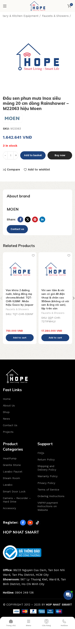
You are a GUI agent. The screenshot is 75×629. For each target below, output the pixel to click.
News (6, 418)
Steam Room (11, 478)
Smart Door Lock (14, 491)
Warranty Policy (48, 476)
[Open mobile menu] (5, 6)
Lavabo (7, 484)
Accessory (9, 508)
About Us (9, 405)
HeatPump (10, 458)
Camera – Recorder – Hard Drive (17, 499)
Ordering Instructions (51, 496)
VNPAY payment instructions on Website (48, 506)
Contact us (17, 229)
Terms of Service (48, 489)
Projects (8, 431)
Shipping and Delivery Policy (47, 468)
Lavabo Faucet (12, 471)
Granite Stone (12, 464)
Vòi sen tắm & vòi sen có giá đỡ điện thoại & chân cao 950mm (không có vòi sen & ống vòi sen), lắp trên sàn (55, 299)
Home (7, 398)
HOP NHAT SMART (59, 604)
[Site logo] (37, 6)
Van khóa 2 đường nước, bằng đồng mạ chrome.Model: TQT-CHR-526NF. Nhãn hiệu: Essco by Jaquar (19, 297)
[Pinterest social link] (35, 219)
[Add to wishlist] (33, 255)
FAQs (41, 452)
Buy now (60, 155)
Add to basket (33, 155)
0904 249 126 (24, 592)
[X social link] (28, 219)
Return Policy (46, 459)
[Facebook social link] (20, 219)
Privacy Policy (46, 482)
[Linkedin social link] (42, 219)
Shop (6, 412)
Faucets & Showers (55, 16)
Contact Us (10, 425)
